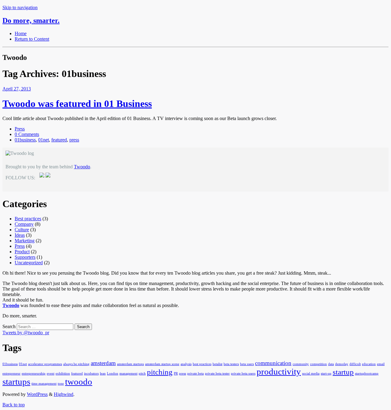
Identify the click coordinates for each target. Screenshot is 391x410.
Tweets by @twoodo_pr (25, 332)
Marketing (25, 240)
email (381, 364)
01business (25, 139)
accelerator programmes (45, 364)
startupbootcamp (366, 373)
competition (318, 364)
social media (311, 373)
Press (20, 128)
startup (343, 372)
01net (43, 139)
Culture (22, 229)
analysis (186, 364)
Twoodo (82, 166)
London (112, 373)
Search (9, 326)
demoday (341, 364)
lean (103, 373)
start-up (326, 373)
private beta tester (217, 373)
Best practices (28, 218)
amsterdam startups (130, 364)
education (369, 364)
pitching (160, 372)
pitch (142, 373)
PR (176, 373)
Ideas (20, 235)
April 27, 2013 (16, 88)
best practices (202, 364)
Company (24, 224)
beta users (247, 364)
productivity (279, 371)
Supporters (25, 257)
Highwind (63, 394)
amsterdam (103, 363)
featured (59, 139)
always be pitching (76, 364)
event (50, 373)
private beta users (243, 373)
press (74, 139)
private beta (195, 373)
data (331, 364)
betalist (217, 364)
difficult (355, 364)
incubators (91, 373)
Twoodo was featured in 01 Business (77, 103)
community (301, 364)
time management (44, 383)
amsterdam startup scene (162, 364)
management (128, 373)
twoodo (78, 381)
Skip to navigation (20, 7)
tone (61, 383)
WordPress (37, 394)
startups (16, 381)
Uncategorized (29, 262)
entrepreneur (11, 373)
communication (273, 363)
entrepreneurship (34, 373)
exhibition (63, 373)
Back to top (13, 404)
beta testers (231, 364)
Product (22, 251)
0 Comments (27, 134)
